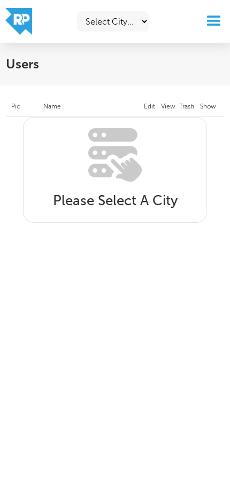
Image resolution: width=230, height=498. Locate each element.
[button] (212, 21)
